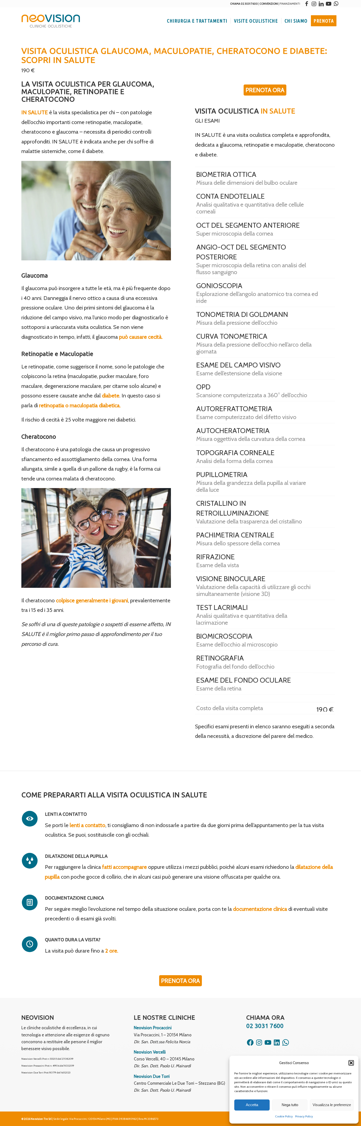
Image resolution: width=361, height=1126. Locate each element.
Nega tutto (290, 1105)
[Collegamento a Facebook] (306, 3)
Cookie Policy (284, 1116)
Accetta (252, 1105)
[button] (351, 1062)
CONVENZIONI (269, 3)
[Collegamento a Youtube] (328, 3)
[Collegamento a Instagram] (314, 3)
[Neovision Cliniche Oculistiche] (50, 20)
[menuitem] (197, 20)
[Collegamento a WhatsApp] (336, 3)
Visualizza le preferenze (332, 1105)
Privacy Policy (304, 1116)
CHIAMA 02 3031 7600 (244, 3)
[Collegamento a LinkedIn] (321, 3)
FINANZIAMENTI (290, 3)
